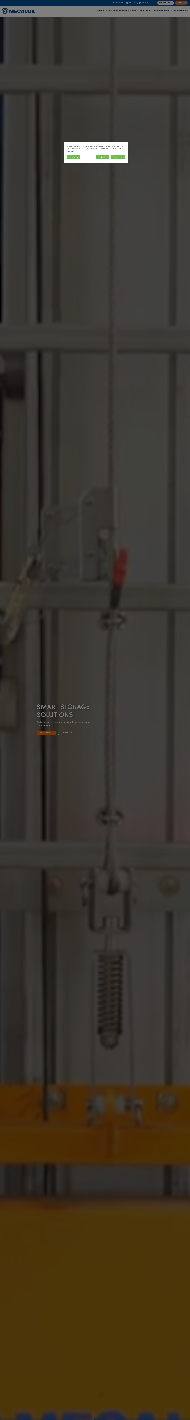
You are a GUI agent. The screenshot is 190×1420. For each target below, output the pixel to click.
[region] (96, 152)
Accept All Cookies (118, 157)
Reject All (103, 157)
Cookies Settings (73, 157)
